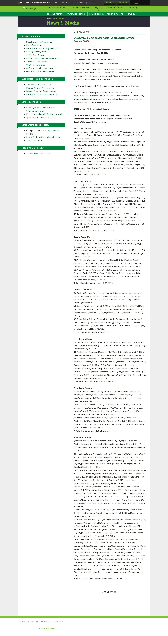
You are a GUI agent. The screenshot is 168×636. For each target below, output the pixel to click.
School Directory (55, 14)
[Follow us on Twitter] (116, 624)
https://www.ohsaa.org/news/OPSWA (89, 95)
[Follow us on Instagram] (137, 624)
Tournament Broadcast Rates (39, 84)
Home (57, 3)
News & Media (80, 3)
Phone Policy (58, 621)
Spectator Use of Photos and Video (41, 117)
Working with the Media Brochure (40, 107)
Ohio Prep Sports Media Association (41, 71)
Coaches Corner (96, 14)
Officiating (132, 7)
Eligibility (99, 7)
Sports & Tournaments (57, 7)
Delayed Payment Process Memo (40, 88)
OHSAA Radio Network (36, 55)
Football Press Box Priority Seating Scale (43, 48)
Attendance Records (34, 140)
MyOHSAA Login (36, 621)
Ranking (50, 114)
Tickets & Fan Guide (115, 14)
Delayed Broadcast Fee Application (41, 91)
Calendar (132, 14)
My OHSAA (109, 3)
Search (148, 3)
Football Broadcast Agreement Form (41, 94)
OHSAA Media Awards (35, 65)
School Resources (81, 7)
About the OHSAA (67, 3)
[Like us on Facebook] (107, 624)
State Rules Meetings (76, 14)
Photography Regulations (37, 51)
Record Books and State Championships (43, 137)
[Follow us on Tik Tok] (147, 624)
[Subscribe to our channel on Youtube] (127, 624)
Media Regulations (34, 45)
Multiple (59, 114)
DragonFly (123, 3)
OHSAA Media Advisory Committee (41, 68)
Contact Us (92, 3)
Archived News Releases (36, 61)
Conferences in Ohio (35, 111)
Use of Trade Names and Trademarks (42, 58)
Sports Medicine (115, 7)
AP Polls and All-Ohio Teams (38, 153)
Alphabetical (39, 114)
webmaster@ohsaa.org (48, 628)
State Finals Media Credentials (39, 42)
